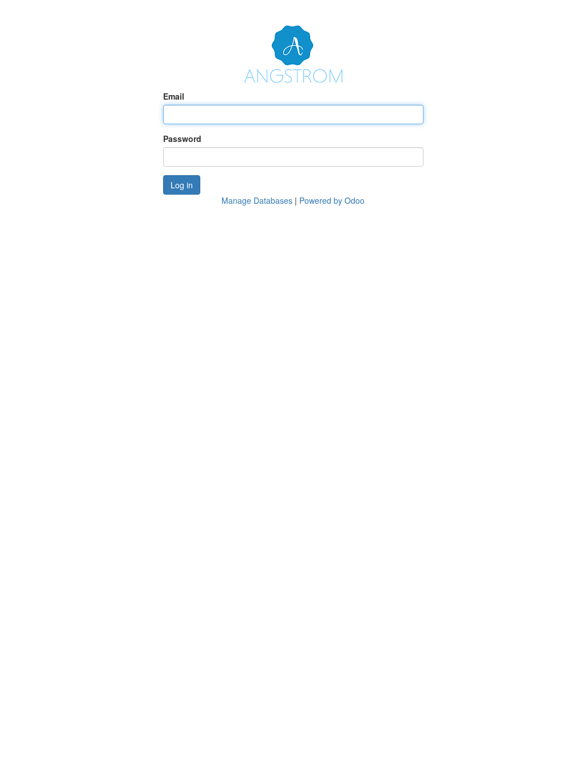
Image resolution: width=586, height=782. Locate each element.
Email (173, 96)
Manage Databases (256, 200)
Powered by (332, 200)
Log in (182, 185)
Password (182, 138)
